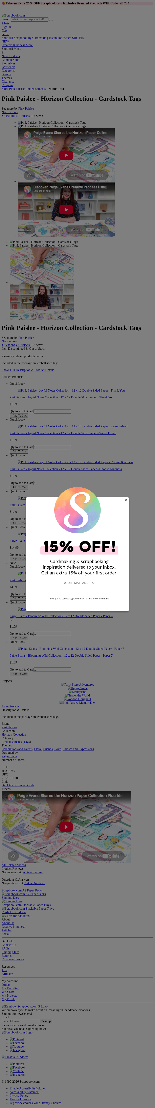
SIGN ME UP (79, 592)
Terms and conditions (97, 598)
